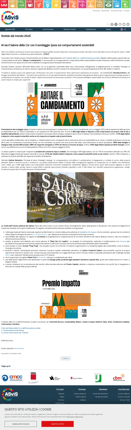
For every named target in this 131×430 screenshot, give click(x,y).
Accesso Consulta (124, 397)
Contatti (126, 11)
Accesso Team (125, 400)
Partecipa (96, 11)
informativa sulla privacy (74, 417)
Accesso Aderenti (124, 394)
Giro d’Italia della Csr (40, 234)
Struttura (61, 400)
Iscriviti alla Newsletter (100, 394)
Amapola (123, 241)
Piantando (42, 257)
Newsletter (105, 11)
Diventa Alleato (81, 397)
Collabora (83, 400)
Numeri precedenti (101, 397)
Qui (6, 417)
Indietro (65, 358)
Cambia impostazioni (20, 424)
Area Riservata (116, 11)
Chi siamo (60, 389)
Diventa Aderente (80, 394)
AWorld (8, 255)
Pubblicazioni (59, 403)
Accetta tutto (57, 424)
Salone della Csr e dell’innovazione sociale (83, 58)
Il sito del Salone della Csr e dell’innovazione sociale (20, 328)
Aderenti (61, 394)
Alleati (62, 397)
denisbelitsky (19, 348)
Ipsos (91, 129)
